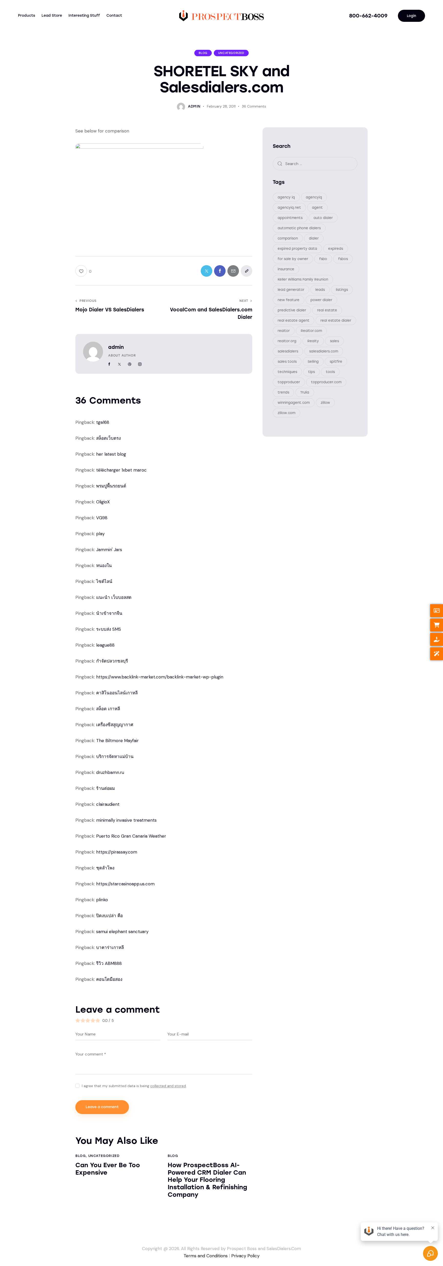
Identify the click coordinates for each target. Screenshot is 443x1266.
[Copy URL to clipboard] (246, 271)
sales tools (287, 361)
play (100, 533)
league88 (105, 645)
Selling (313, 361)
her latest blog (111, 454)
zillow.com (286, 413)
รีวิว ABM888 (109, 963)
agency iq (286, 197)
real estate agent (293, 320)
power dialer (321, 300)
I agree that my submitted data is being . (134, 1085)
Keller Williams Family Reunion (303, 279)
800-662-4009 (368, 15)
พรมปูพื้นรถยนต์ (111, 486)
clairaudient (107, 804)
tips (311, 372)
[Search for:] (315, 163)
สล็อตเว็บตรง (108, 438)
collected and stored (168, 1086)
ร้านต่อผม (105, 788)
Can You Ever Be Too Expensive (107, 1169)
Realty (313, 341)
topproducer (289, 382)
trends (283, 392)
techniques (287, 372)
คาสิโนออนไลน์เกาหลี (117, 693)
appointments (290, 218)
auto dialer (323, 218)
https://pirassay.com (116, 852)
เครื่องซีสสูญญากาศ (114, 724)
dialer (314, 238)
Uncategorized (231, 53)
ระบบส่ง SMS (108, 629)
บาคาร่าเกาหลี (110, 947)
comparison (288, 238)
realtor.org (287, 341)
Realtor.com (311, 331)
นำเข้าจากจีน (109, 613)
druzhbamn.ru (110, 772)
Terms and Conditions (206, 1256)
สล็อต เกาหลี (108, 709)
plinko (102, 900)
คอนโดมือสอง (109, 979)
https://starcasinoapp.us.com (125, 884)
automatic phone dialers (299, 228)
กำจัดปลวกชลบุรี (112, 661)
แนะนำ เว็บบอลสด (114, 597)
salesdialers (288, 351)
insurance (286, 269)
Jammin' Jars (109, 549)
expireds (335, 249)
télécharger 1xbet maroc (121, 470)
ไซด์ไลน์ (104, 581)
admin (116, 347)
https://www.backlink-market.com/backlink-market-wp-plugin (159, 677)
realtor (284, 331)
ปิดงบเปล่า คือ (109, 915)
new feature (288, 300)
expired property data (297, 249)
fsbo (323, 259)
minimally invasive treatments (126, 820)
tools (330, 372)
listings (342, 290)
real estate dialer (335, 320)
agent (317, 207)
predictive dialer (292, 310)
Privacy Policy (245, 1256)
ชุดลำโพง (105, 868)
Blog (203, 53)
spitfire (336, 361)
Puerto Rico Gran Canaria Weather (131, 836)
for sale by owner (293, 259)
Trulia (304, 392)
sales (334, 341)
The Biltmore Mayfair (117, 740)
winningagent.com (294, 403)
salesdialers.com (323, 351)
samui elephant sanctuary (122, 931)
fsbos (343, 259)
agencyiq (314, 197)
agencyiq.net (289, 207)
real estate (327, 310)
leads (320, 290)
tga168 (102, 422)
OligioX (103, 502)
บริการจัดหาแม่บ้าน (115, 756)
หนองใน (104, 565)
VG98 (101, 518)
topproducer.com (326, 382)
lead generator (291, 290)
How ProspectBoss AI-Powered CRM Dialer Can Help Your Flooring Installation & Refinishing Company (207, 1180)
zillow (325, 403)
